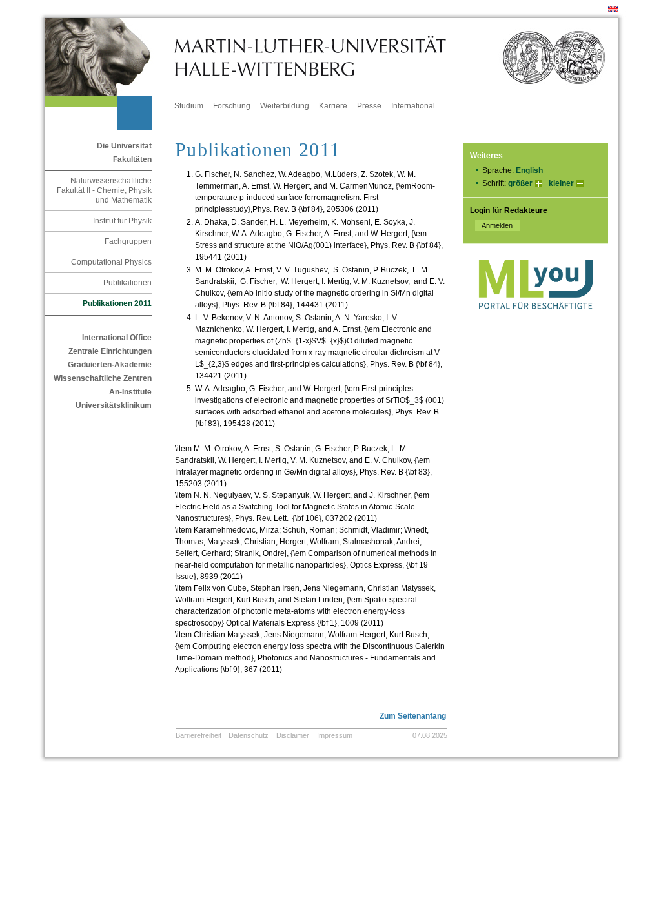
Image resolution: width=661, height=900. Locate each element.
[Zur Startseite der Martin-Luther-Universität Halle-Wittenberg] (109, 57)
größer (520, 183)
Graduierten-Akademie (110, 364)
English (529, 170)
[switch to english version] (613, 9)
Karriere (333, 105)
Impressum (334, 735)
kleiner (561, 183)
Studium (188, 105)
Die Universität (124, 145)
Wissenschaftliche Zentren (103, 378)
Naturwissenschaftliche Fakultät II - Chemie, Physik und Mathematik (104, 190)
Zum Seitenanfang (413, 716)
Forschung (231, 105)
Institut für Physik (122, 220)
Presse (369, 105)
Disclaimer (292, 735)
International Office (117, 337)
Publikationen (127, 282)
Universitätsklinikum (114, 405)
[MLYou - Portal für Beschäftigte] (535, 322)
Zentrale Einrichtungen (110, 351)
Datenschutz (249, 735)
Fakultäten (132, 159)
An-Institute (130, 391)
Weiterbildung (284, 105)
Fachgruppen (128, 241)
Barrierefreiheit (198, 735)
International (413, 105)
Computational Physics (111, 262)
